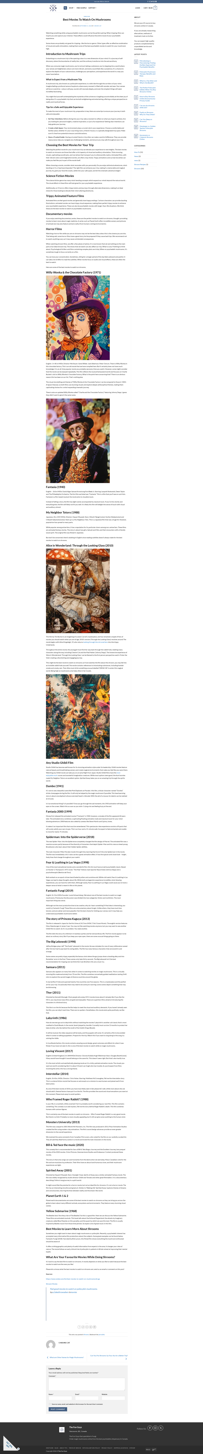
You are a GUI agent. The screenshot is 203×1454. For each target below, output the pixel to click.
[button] (137, 8)
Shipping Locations (121, 1448)
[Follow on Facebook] (148, 1)
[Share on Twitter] (83, 1327)
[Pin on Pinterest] (91, 1327)
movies (73, 1292)
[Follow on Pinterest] (156, 1)
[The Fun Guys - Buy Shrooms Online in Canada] (53, 8)
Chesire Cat (97, 26)
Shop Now (49, 1448)
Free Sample (82, 8)
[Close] (18, 1449)
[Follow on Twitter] (152, 1)
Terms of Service (75, 1448)
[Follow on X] (160, 1427)
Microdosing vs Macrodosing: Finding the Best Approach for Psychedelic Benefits (148, 64)
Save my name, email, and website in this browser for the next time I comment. (77, 1404)
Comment (52, 1376)
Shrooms (87, 16)
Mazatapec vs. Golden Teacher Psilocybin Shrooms (148, 128)
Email (77, 1394)
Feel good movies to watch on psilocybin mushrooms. (73, 1289)
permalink (102, 1334)
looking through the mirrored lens (95, 642)
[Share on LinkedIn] (94, 1327)
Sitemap (132, 1448)
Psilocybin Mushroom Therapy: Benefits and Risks (148, 74)
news (136, 160)
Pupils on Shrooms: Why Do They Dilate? (147, 113)
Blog (56, 1448)
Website (104, 1394)
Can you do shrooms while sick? (147, 106)
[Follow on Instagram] (150, 1)
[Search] (65, 8)
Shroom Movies (51, 1284)
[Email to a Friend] (87, 1327)
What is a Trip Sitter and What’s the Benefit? (148, 82)
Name (51, 1394)
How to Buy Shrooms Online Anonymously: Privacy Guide (147, 98)
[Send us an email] (154, 1)
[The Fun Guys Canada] (62, 1429)
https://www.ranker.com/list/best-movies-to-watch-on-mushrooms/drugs (73, 1279)
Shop (71, 8)
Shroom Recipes (140, 164)
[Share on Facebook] (79, 1327)
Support (91, 8)
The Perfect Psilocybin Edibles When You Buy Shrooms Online (148, 90)
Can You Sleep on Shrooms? (146, 120)
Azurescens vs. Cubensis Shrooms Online (146, 137)
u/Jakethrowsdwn (60, 1292)
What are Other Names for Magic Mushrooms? (66, 1357)
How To (137, 152)
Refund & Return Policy (91, 1448)
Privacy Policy (107, 1448)
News (136, 156)
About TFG (63, 1448)
